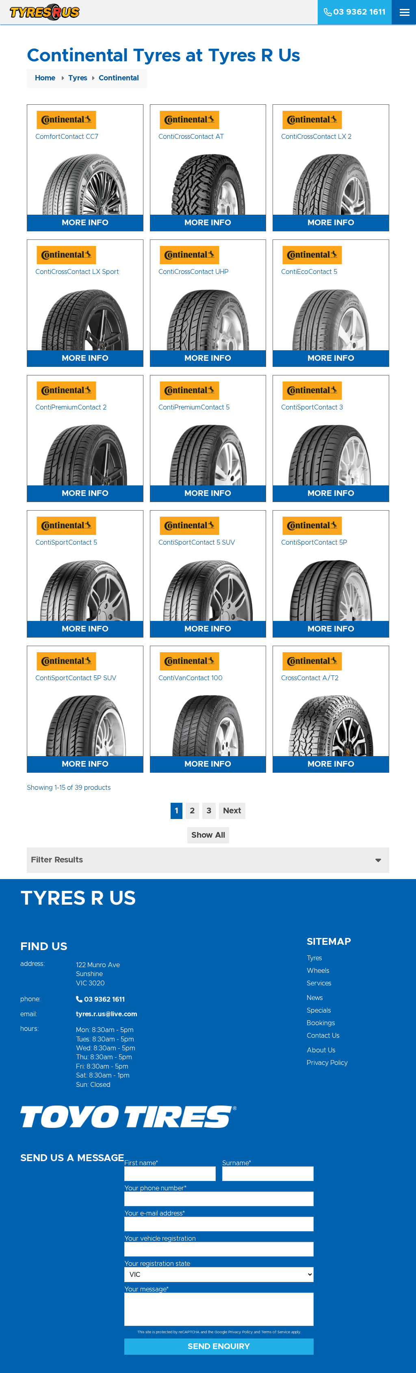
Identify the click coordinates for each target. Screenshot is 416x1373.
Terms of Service (275, 1332)
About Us (321, 1050)
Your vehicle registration (160, 1238)
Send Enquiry (219, 1347)
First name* (141, 1163)
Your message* (146, 1289)
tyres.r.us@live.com (106, 1014)
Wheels (318, 971)
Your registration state (157, 1264)
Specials (319, 1010)
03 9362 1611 (359, 12)
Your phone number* (155, 1188)
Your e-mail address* (154, 1213)
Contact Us (323, 1035)
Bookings (321, 1023)
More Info (85, 223)
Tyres (314, 958)
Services (319, 983)
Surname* (236, 1163)
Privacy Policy (327, 1063)
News (315, 998)
